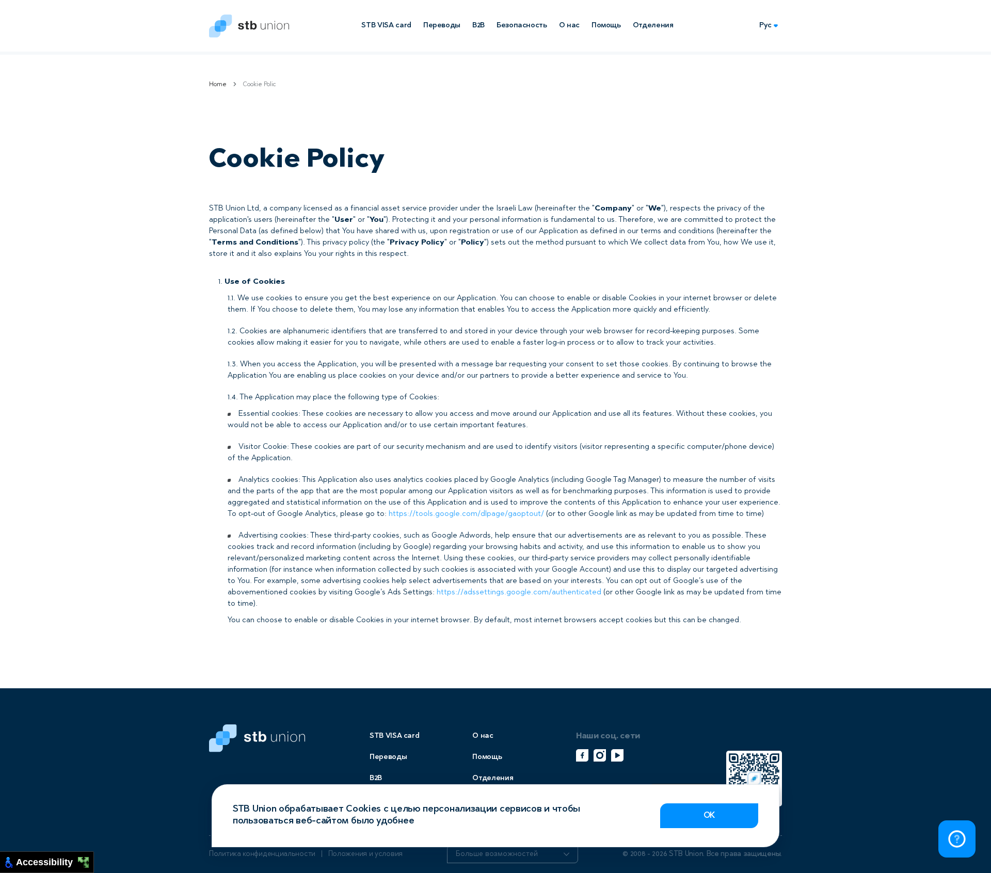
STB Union (249, 26)
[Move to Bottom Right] (86, 865)
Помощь (606, 25)
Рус (765, 25)
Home (218, 85)
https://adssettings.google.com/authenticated (519, 592)
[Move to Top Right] (86, 860)
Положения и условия (365, 854)
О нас (569, 25)
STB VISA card (386, 25)
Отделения (653, 25)
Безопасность (522, 25)
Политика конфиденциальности (262, 854)
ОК (709, 816)
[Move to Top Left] (81, 860)
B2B (478, 25)
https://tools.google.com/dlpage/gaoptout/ (466, 514)
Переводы (441, 25)
